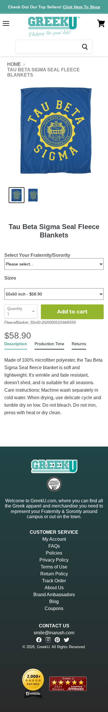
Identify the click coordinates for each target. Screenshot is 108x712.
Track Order (54, 580)
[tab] (15, 345)
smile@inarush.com (54, 632)
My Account (54, 539)
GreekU (43, 647)
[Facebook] (39, 640)
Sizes (10, 278)
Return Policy (54, 573)
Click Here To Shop (81, 7)
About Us (54, 587)
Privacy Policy (54, 559)
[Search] (84, 46)
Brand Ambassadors (54, 594)
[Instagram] (48, 640)
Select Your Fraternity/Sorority (37, 255)
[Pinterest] (57, 640)
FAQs (54, 546)
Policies (54, 553)
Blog (54, 601)
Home (14, 64)
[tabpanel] (54, 383)
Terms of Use (54, 566)
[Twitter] (66, 640)
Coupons (54, 608)
